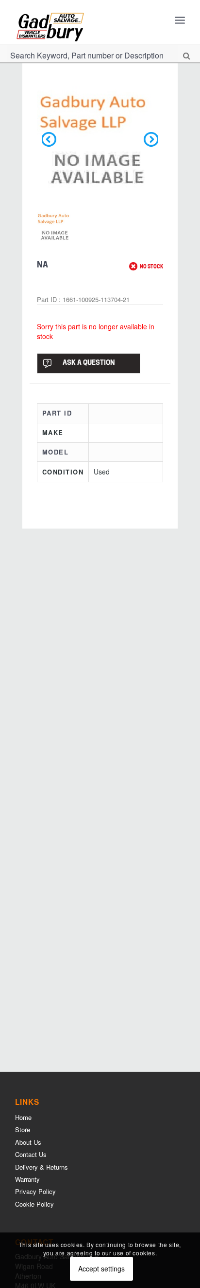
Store (22, 1129)
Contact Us (31, 1154)
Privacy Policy (35, 1191)
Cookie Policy (34, 1204)
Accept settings (101, 1268)
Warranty (27, 1179)
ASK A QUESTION (89, 363)
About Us (28, 1142)
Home (23, 1117)
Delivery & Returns (41, 1167)
